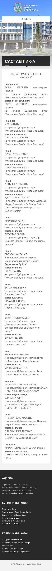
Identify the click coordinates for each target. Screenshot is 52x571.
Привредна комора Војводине (15, 551)
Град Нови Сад (9, 509)
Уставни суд (7, 545)
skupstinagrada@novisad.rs (21, 493)
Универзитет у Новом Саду (14, 515)
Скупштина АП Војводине (13, 521)
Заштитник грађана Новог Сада (16, 512)
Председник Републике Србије (16, 543)
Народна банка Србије (12, 548)
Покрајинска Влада (10, 518)
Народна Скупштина (11, 524)
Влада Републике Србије (13, 540)
